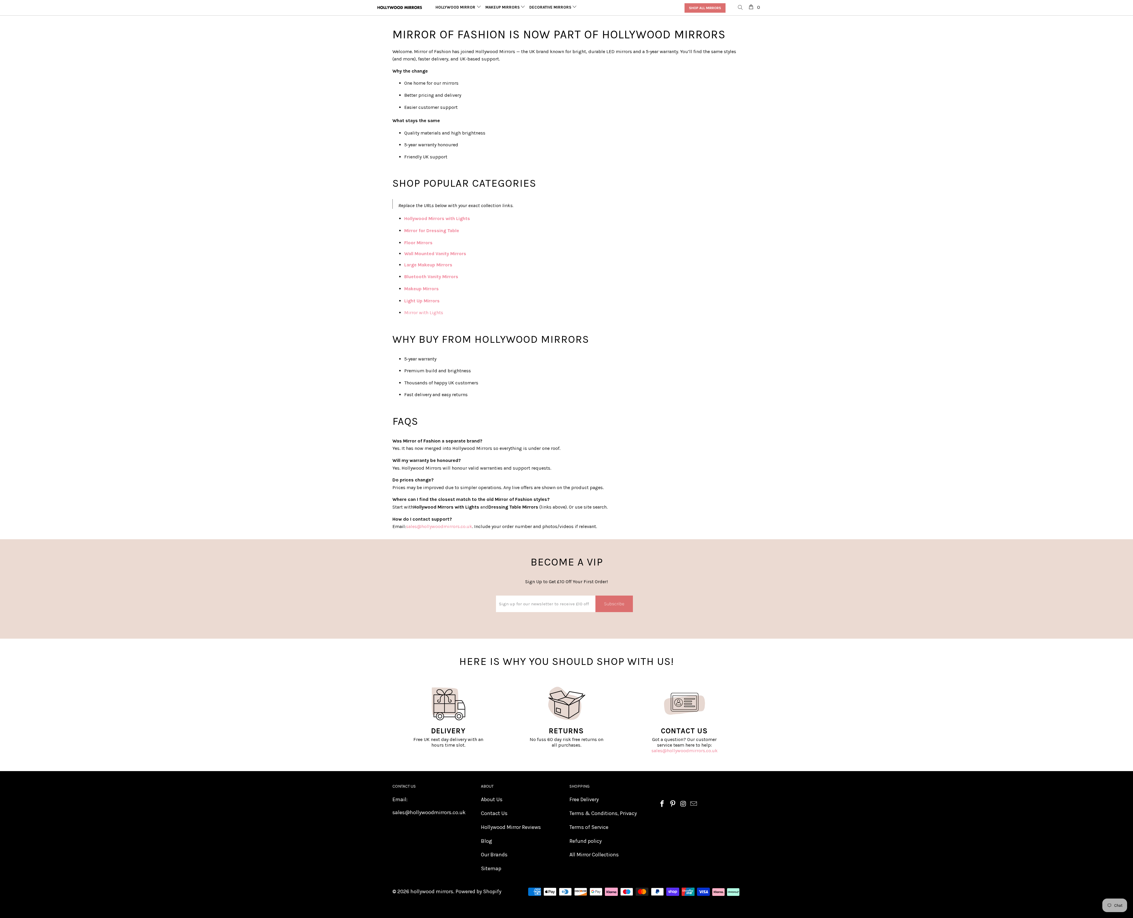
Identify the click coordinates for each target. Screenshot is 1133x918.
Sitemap (491, 868)
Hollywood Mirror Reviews (511, 827)
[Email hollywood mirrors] (694, 804)
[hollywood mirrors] (399, 7)
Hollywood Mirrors (457, 7)
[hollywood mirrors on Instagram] (683, 804)
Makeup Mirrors (502, 7)
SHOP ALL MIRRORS (705, 8)
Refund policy (585, 841)
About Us (491, 799)
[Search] (740, 8)
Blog (486, 841)
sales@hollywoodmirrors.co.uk (684, 750)
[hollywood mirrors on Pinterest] (673, 804)
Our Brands (494, 854)
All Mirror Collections (594, 854)
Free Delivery (584, 799)
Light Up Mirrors (422, 301)
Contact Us (494, 813)
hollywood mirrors (431, 891)
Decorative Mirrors (550, 7)
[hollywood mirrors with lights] (470, 218)
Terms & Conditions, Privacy (603, 813)
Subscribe (614, 603)
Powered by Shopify (478, 891)
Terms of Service (588, 827)
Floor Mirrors (418, 242)
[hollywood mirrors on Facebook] (662, 804)
